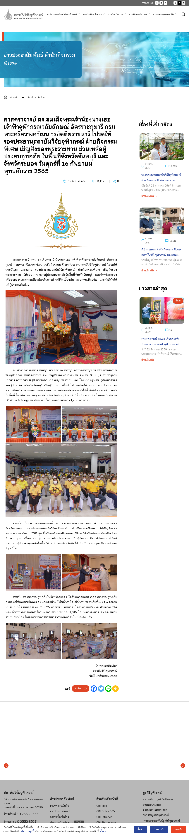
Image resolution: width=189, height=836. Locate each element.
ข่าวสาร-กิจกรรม (115, 14)
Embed (78, 688)
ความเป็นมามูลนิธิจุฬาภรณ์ (158, 799)
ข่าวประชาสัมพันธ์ (36, 97)
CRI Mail (101, 806)
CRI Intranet (104, 817)
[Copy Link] (115, 688)
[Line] (108, 688)
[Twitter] (101, 688)
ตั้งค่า (103, 831)
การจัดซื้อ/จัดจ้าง (59, 817)
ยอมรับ (178, 829)
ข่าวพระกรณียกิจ (59, 806)
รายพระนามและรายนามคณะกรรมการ (155, 807)
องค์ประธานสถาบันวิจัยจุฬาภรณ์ (62, 14)
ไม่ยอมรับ (159, 829)
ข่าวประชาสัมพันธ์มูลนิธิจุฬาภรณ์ (161, 821)
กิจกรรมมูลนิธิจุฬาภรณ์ (156, 815)
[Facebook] (94, 688)
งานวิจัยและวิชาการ (138, 14)
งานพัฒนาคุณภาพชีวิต (163, 14)
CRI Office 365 (105, 811)
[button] (6, 765)
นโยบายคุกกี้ (27, 831)
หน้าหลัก (13, 97)
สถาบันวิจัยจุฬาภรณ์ (92, 14)
